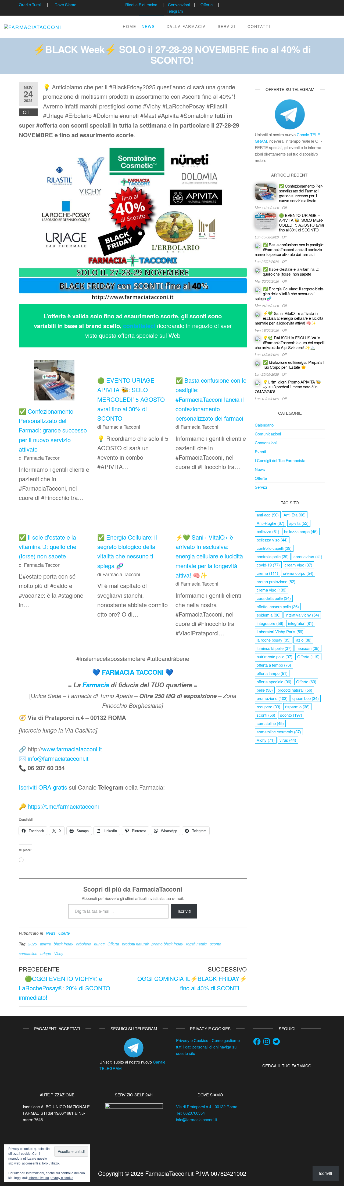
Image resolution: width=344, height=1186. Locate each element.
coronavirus (307, 556)
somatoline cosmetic (279, 731)
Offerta (113, 943)
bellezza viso (272, 540)
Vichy (58, 953)
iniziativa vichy (302, 615)
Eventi (260, 451)
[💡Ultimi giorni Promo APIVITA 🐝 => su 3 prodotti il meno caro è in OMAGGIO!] (257, 382)
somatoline (28, 953)
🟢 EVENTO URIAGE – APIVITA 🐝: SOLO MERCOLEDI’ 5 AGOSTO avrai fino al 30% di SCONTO (131, 399)
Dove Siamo (65, 4)
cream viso (298, 565)
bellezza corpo (301, 531)
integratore (270, 623)
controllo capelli (274, 548)
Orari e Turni (30, 4)
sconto (215, 943)
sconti (266, 715)
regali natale (196, 943)
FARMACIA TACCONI (132, 672)
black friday (63, 943)
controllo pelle (273, 556)
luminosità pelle (274, 648)
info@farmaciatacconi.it (58, 758)
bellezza (268, 531)
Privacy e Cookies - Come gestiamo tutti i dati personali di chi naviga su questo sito (208, 1046)
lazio (303, 640)
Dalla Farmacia (186, 26)
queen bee (305, 698)
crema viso (271, 590)
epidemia (269, 615)
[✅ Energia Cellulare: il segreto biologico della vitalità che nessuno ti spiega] (257, 289)
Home (129, 26)
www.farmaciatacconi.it (72, 749)
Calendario (264, 425)
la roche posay (274, 640)
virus (288, 740)
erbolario (83, 943)
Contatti (259, 26)
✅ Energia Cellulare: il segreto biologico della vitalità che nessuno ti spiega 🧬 (289, 293)
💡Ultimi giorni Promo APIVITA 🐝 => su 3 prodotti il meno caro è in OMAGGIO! (288, 386)
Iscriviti (184, 911)
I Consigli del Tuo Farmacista (280, 460)
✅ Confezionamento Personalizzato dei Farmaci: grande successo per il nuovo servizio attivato (53, 430)
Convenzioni (179, 4)
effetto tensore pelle (278, 606)
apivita (45, 943)
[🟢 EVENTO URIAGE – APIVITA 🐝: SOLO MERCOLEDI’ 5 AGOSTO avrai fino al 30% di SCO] (265, 220)
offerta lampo (272, 673)
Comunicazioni (268, 434)
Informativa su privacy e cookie (50, 1177)
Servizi (227, 26)
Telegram (175, 11)
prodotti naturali (135, 943)
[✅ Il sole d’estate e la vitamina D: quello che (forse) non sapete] (257, 270)
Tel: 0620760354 (190, 1113)
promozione (272, 698)
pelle (265, 690)
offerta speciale (274, 681)
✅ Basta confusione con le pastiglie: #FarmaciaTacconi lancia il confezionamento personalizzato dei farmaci (210, 399)
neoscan (308, 648)
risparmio (297, 706)
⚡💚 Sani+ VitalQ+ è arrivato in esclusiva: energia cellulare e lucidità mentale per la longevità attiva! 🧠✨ (209, 556)
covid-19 (268, 565)
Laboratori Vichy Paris (280, 631)
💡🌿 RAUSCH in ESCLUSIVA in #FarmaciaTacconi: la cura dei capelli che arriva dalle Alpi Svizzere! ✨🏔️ (289, 342)
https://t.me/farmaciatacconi (63, 806)
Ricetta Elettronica (141, 4)
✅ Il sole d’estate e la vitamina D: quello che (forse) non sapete (47, 546)
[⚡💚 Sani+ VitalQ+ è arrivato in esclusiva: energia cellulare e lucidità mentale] (257, 314)
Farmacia (95, 684)
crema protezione (276, 581)
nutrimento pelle (274, 656)
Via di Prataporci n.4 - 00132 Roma (206, 1106)
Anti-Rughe (270, 523)
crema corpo (298, 573)
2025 (32, 943)
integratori (300, 623)
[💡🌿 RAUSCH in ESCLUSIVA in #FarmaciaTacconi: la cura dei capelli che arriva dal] (257, 338)
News (148, 26)
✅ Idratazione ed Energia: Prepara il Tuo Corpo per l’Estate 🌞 (293, 364)
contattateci (139, 325)
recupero (268, 706)
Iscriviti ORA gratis (43, 787)
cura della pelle (274, 598)
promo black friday (167, 943)
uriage (45, 953)
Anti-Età (295, 515)
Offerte (206, 4)
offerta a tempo (274, 665)
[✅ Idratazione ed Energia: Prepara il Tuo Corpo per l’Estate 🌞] (257, 363)
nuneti (99, 943)
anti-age (268, 515)
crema (267, 573)
